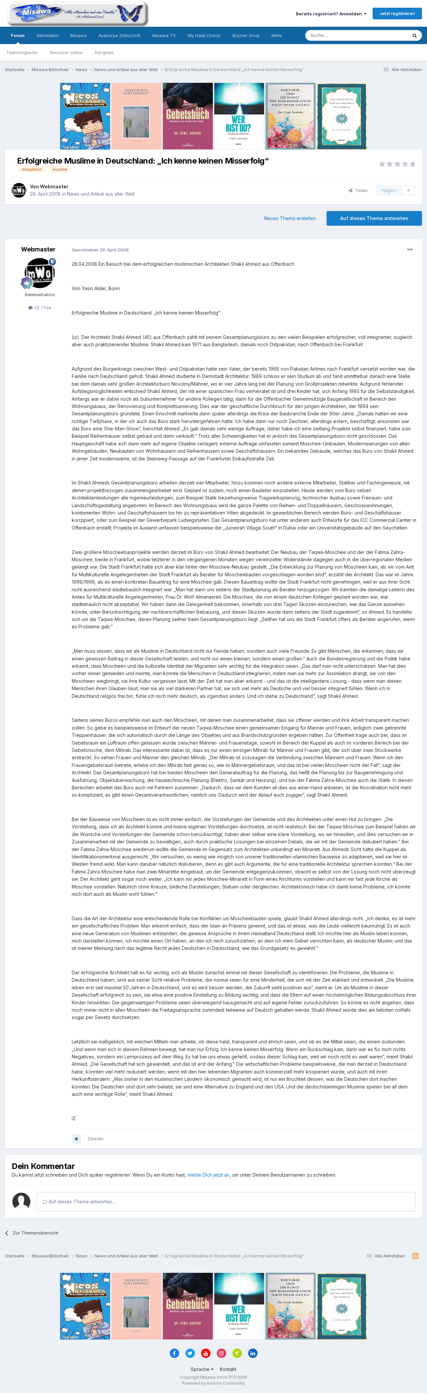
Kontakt (228, 1369)
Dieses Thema (383, 35)
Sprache (201, 1369)
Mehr (277, 35)
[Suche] (414, 35)
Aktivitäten (47, 35)
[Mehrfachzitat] (76, 1139)
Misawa (78, 35)
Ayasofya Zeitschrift (119, 35)
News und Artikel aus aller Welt (101, 194)
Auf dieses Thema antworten (374, 218)
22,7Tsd (42, 307)
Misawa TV (164, 35)
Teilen (360, 190)
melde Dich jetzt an (208, 1175)
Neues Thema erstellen (290, 218)
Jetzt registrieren (397, 13)
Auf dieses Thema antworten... (81, 1201)
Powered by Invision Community (213, 1383)
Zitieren (95, 1138)
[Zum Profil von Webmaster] (19, 190)
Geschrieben (100, 249)
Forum (18, 35)
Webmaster (54, 186)
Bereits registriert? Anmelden (330, 13)
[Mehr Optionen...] (410, 250)
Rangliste (104, 52)
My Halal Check (204, 35)
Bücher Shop (246, 35)
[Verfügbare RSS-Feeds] (415, 1256)
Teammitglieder (22, 52)
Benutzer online (66, 52)
